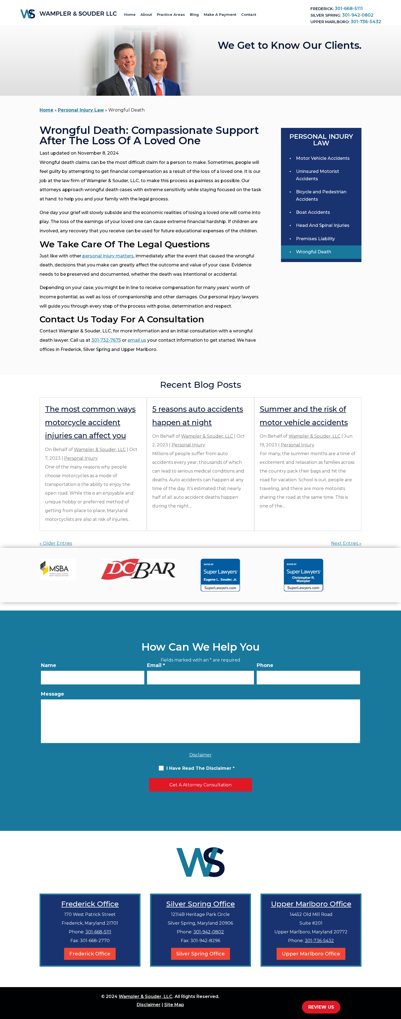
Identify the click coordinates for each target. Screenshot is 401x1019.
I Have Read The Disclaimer (200, 768)
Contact (248, 14)
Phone (265, 665)
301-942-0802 (357, 15)
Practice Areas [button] (171, 14)
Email (156, 665)
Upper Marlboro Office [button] (311, 954)
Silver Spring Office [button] (200, 954)
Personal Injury (81, 458)
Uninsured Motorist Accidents (317, 175)
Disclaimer (200, 755)
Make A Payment (220, 14)
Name (48, 665)
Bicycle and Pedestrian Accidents (321, 195)
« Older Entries (56, 543)
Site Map (174, 1004)
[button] (395, 979)
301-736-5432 (366, 21)
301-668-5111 (349, 8)
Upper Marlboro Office (311, 904)
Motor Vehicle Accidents (323, 158)
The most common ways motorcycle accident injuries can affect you (90, 422)
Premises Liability (315, 238)
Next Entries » (346, 543)
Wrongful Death (313, 251)
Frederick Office (90, 904)
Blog (194, 14)
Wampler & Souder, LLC (100, 449)
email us (137, 340)
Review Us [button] (321, 1007)
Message (52, 694)
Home (130, 14)
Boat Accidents (313, 212)
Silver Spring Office (200, 904)
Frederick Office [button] (89, 954)
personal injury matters (108, 255)
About (146, 14)
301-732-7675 (106, 340)
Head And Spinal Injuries (322, 225)
